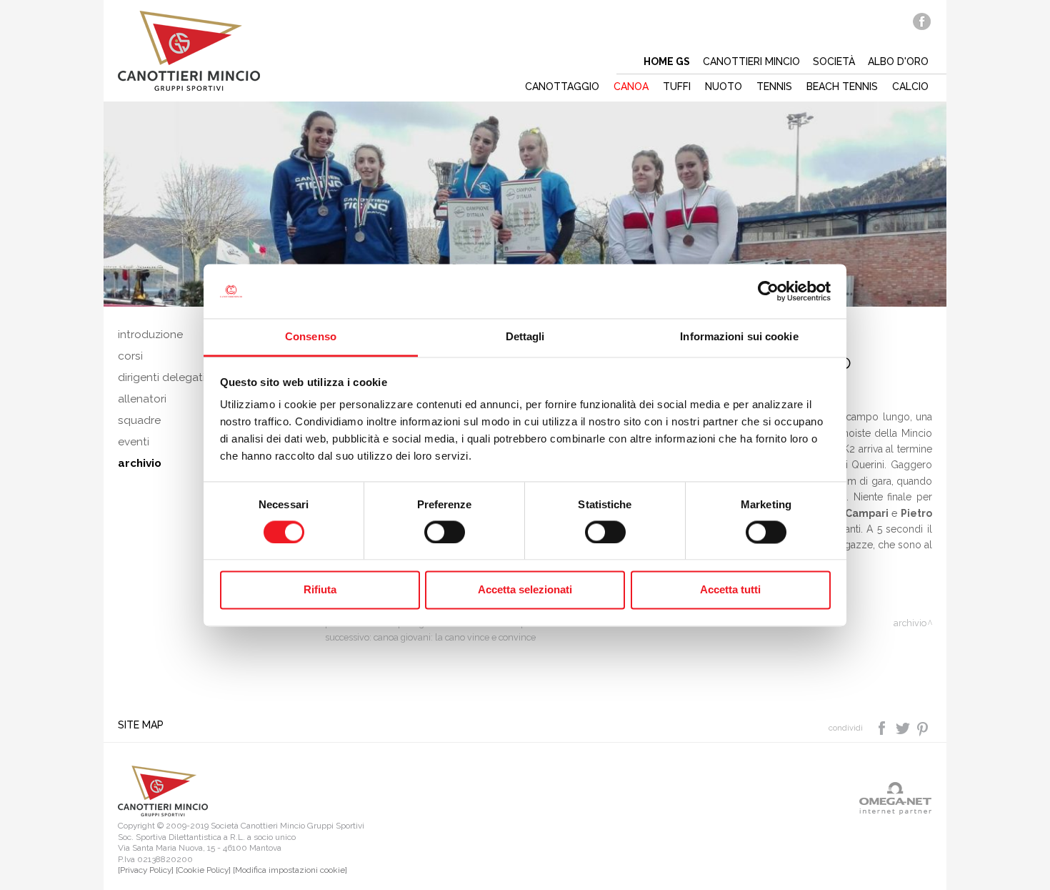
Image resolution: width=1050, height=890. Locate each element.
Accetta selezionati (525, 590)
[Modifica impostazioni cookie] (290, 870)
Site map (141, 725)
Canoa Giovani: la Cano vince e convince (455, 637)
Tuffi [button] (677, 86)
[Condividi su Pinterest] (923, 727)
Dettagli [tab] (525, 337)
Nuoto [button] (723, 86)
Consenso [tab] (310, 337)
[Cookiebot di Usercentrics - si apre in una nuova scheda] (768, 291)
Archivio (910, 623)
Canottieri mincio (751, 61)
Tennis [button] (774, 86)
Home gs (667, 61)
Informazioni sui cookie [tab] (739, 337)
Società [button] (834, 61)
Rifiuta (320, 590)
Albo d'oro (898, 61)
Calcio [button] (910, 86)
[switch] (444, 531)
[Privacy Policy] (146, 870)
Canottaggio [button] (562, 86)
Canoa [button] (631, 86)
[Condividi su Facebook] (883, 727)
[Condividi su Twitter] (904, 727)
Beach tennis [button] (842, 86)
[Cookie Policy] (203, 870)
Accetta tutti (730, 590)
